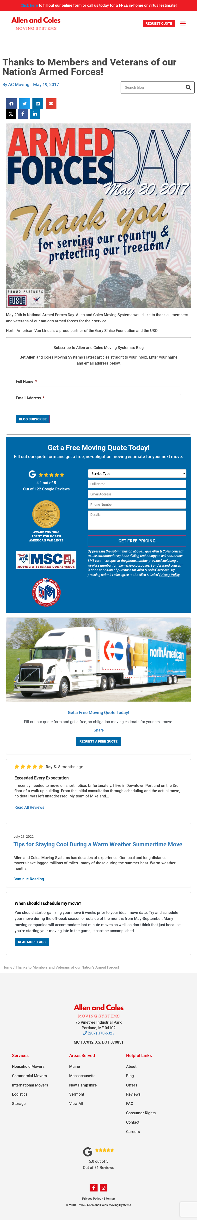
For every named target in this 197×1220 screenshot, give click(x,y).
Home (7, 967)
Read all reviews (29, 807)
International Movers (30, 1085)
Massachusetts (82, 1076)
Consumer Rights (141, 1113)
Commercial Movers (29, 1076)
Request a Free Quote (98, 741)
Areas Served (82, 1055)
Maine (74, 1066)
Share (99, 730)
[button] (182, 23)
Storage (19, 1103)
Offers (131, 1085)
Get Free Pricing (136, 540)
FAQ (129, 1103)
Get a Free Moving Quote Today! (98, 712)
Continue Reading (28, 879)
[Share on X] (11, 114)
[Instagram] (103, 1187)
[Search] (188, 87)
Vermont (76, 1094)
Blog (130, 1076)
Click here (29, 5)
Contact (132, 1122)
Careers (133, 1131)
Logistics (19, 1094)
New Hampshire (83, 1085)
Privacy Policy (169, 575)
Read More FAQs (32, 942)
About (131, 1066)
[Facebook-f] (93, 1187)
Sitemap (109, 1198)
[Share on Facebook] (23, 114)
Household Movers (28, 1066)
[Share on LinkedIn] (35, 114)
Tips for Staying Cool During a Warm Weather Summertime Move (97, 844)
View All (76, 1103)
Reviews (133, 1094)
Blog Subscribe (33, 419)
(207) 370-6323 (100, 1033)
